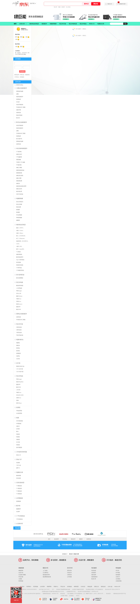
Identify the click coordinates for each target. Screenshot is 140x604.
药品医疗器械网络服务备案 (63, 589)
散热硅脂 (18, 475)
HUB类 (18, 442)
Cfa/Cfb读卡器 (19, 371)
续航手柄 (18, 110)
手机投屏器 (19, 410)
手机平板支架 (19, 335)
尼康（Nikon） (20, 233)
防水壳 (18, 118)
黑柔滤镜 (18, 159)
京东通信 (118, 579)
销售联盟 (76, 586)
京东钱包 (71, 595)
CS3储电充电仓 (20, 270)
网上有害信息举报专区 (75, 599)
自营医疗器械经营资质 (78, 589)
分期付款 (69, 574)
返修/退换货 (94, 576)
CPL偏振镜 (19, 157)
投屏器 (18, 407)
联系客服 (21, 581)
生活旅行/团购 (22, 574)
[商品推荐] (32, 528)
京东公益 (110, 586)
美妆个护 (19, 459)
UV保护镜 (18, 151)
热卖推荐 (56, 539)
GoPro (17, 243)
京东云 (77, 595)
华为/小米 (18, 293)
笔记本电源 (19, 282)
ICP (53, 589)
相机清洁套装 (19, 175)
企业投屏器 (19, 413)
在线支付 (69, 572)
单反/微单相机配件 (21, 148)
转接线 (18, 436)
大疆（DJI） (19, 246)
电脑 (59, 7)
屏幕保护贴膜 (19, 91)
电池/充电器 (19, 115)
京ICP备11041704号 (44, 589)
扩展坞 (18, 429)
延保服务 (118, 574)
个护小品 (18, 465)
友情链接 (69, 586)
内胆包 (18, 356)
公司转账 (69, 576)
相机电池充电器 (34, 23)
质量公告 (96, 586)
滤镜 (17, 94)
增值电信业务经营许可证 (119, 593)
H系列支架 (19, 327)
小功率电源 (19, 288)
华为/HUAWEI (19, 395)
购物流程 (21, 570)
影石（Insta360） (20, 249)
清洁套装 (18, 478)
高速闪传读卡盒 (20, 366)
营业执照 (108, 593)
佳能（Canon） (20, 230)
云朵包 (18, 358)
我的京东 (109, 4)
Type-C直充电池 (20, 259)
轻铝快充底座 (19, 265)
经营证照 (62, 593)
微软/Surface (19, 296)
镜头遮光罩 (19, 191)
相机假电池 (19, 254)
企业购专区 (19, 523)
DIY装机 (118, 572)
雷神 (17, 400)
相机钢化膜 (19, 180)
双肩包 (18, 348)
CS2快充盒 (19, 267)
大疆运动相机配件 (21, 88)
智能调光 (27, 74)
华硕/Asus (18, 298)
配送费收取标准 (47, 576)
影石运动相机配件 (21, 122)
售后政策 (93, 570)
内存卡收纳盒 (19, 194)
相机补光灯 (19, 154)
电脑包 (18, 342)
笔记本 (55, 7)
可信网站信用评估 (43, 599)
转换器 (18, 444)
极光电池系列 (19, 257)
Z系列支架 (19, 330)
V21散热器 (19, 493)
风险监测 (89, 586)
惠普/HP (18, 306)
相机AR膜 (18, 178)
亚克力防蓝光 (19, 201)
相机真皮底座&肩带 (21, 186)
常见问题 (21, 576)
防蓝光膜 (18, 207)
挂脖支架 (18, 112)
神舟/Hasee (19, 403)
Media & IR (117, 586)
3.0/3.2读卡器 (19, 369)
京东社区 (83, 586)
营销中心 (56, 586)
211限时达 (45, 572)
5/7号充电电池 (20, 516)
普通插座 (18, 501)
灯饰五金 (22, 74)
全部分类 (22, 23)
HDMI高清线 (19, 421)
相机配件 (44, 23)
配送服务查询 (46, 574)
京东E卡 (118, 576)
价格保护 (93, 572)
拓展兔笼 (18, 99)
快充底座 (18, 262)
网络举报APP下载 (86, 599)
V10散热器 (19, 485)
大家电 (20, 579)
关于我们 (22, 586)
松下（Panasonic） (20, 238)
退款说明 (93, 574)
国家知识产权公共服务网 (97, 599)
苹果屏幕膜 (19, 217)
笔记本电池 (83, 23)
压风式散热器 (20, 482)
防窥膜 (18, 209)
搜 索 (23, 71)
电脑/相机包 (19, 339)
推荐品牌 (16, 74)
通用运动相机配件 (21, 314)
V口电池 (18, 251)
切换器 (18, 439)
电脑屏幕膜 (53, 23)
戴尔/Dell (18, 309)
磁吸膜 (18, 220)
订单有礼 (16, 77)
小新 (16, 46)
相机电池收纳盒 (20, 170)
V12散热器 (19, 488)
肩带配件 (18, 353)
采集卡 (18, 426)
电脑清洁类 (100, 23)
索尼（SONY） (20, 228)
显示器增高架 (20, 274)
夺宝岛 (117, 570)
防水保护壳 (19, 138)
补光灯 (18, 102)
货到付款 (69, 570)
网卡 (17, 431)
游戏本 (63, 7)
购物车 (81, 539)
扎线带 (18, 511)
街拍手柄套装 (19, 104)
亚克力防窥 (19, 204)
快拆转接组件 (19, 96)
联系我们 (29, 586)
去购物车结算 (122, 4)
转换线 (18, 434)
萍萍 (16, 37)
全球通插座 (19, 498)
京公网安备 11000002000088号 (28, 589)
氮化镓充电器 (19, 285)
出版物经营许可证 (71, 591)
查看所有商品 (19, 85)
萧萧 (21, 46)
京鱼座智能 (118, 581)
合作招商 (42, 586)
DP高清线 (18, 423)
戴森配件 (18, 509)
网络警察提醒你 (54, 599)
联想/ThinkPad (19, 382)
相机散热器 (19, 173)
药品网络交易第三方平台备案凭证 (94, 589)
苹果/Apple (19, 290)
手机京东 (62, 586)
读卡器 (18, 363)
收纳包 (18, 350)
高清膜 (18, 212)
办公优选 (68, 7)
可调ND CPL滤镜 (20, 162)
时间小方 (92, 23)
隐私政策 (103, 586)
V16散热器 (19, 491)
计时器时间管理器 (21, 452)
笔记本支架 (62, 23)
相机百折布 (19, 188)
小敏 (26, 37)
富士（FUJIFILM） (21, 235)
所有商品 (64, 539)
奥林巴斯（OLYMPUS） (22, 241)
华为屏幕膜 (19, 215)
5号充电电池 (19, 519)
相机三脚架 (19, 167)
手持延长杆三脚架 (20, 107)
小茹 (16, 39)
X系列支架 (19, 332)
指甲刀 (18, 468)
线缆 (17, 417)
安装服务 (22, 77)
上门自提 (45, 570)
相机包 (18, 183)
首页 (15, 23)
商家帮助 (49, 586)
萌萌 (21, 37)
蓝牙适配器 (19, 447)
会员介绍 (21, 572)
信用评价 (88, 539)
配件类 (18, 505)
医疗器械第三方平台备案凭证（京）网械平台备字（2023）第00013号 (85, 593)
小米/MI (18, 389)
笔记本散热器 (73, 23)
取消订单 (93, 579)
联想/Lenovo (19, 304)
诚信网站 (65, 599)
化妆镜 (18, 462)
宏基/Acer (18, 301)
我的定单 (73, 539)
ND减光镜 (18, 165)
